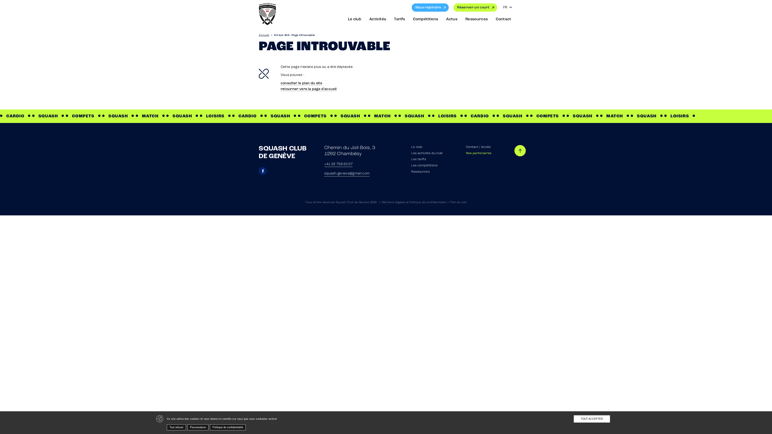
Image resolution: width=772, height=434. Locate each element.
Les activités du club (427, 153)
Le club (354, 19)
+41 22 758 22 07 (338, 164)
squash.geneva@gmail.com (347, 173)
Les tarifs (418, 159)
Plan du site (458, 202)
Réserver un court (473, 7)
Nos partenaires (479, 153)
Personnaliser (198, 427)
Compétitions (425, 19)
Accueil (264, 35)
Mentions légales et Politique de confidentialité (414, 202)
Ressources (476, 19)
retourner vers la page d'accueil (309, 89)
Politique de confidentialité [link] (228, 427)
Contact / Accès (478, 147)
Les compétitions (424, 165)
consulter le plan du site (301, 83)
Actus (451, 19)
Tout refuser (176, 427)
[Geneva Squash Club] (267, 14)
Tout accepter (592, 418)
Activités (377, 19)
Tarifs (399, 19)
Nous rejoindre (428, 7)
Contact (503, 19)
